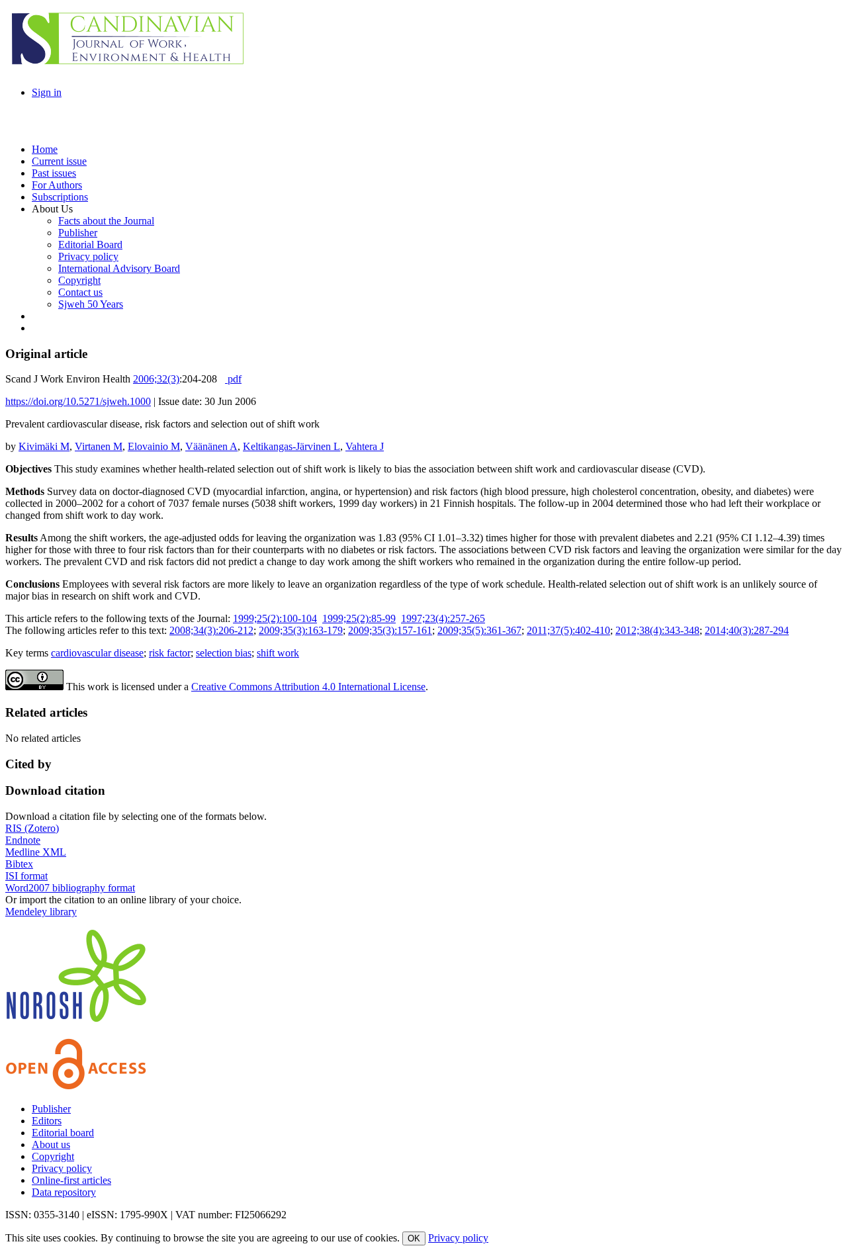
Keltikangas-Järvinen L (291, 446)
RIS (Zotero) (32, 828)
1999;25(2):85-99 (359, 618)
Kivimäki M (44, 446)
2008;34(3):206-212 (211, 630)
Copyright (53, 1156)
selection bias (223, 652)
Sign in (47, 92)
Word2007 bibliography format (70, 887)
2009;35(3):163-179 (301, 630)
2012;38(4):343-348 (657, 630)
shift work (278, 652)
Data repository (64, 1192)
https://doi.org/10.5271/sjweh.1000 (78, 401)
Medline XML (35, 852)
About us (51, 1144)
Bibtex (19, 864)
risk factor (170, 652)
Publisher (51, 1108)
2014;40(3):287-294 (747, 630)
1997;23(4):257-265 (443, 618)
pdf (233, 378)
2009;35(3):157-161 (390, 630)
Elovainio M (154, 446)
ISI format (26, 875)
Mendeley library (41, 911)
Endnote (22, 840)
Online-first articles (71, 1180)
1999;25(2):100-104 (275, 618)
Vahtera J (364, 446)
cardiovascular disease (97, 652)
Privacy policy (62, 1168)
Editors (47, 1120)
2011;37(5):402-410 (568, 630)
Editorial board (63, 1132)
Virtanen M (98, 446)
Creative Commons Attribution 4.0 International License (308, 686)
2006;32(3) (156, 378)
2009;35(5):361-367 (479, 630)
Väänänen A (211, 446)
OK (414, 1238)
